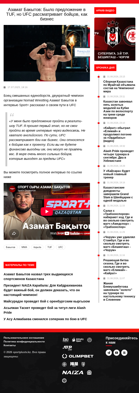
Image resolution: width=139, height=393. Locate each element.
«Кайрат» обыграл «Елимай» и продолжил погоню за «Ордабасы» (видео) (117, 134)
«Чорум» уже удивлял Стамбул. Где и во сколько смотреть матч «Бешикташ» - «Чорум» (119, 244)
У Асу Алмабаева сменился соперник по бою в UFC (45, 319)
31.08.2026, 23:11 (116, 96)
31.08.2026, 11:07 (116, 278)
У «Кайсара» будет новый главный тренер (116, 174)
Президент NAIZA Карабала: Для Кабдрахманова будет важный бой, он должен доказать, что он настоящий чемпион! (43, 290)
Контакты (10, 345)
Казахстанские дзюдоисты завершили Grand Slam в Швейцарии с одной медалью (118, 194)
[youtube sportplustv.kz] (116, 353)
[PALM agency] (74, 364)
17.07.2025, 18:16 (18, 87)
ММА (24, 247)
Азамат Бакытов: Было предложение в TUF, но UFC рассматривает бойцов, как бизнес (46, 14)
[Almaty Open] (78, 339)
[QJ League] (83, 364)
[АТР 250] (67, 348)
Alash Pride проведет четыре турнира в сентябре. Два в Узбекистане (118, 155)
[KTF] (89, 339)
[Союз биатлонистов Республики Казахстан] (65, 339)
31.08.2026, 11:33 (116, 205)
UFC (60, 247)
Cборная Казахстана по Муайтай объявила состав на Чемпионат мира (119, 86)
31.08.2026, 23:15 (116, 76)
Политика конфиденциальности (24, 341)
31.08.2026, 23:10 (116, 123)
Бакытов (10, 247)
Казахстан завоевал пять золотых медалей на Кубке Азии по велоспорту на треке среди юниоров (118, 109)
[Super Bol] (64, 364)
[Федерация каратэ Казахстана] (89, 372)
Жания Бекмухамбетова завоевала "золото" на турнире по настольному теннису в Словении (119, 291)
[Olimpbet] (77, 356)
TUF (49, 247)
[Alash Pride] (64, 380)
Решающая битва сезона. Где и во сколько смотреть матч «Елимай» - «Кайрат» (116, 267)
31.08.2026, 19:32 (116, 146)
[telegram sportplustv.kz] (109, 353)
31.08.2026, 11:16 (116, 255)
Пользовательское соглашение (24, 337)
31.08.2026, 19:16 (116, 182)
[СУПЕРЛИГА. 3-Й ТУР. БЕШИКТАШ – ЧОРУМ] (114, 39)
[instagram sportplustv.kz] (124, 353)
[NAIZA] (72, 372)
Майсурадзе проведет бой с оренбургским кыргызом (47, 301)
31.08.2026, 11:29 (116, 232)
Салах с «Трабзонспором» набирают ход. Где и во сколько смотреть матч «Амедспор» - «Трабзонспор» (118, 218)
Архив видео (105, 10)
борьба (37, 247)
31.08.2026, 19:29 (116, 166)
